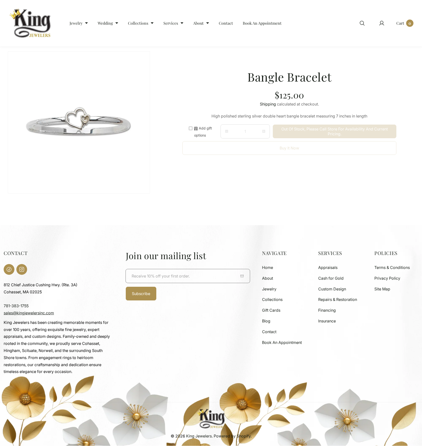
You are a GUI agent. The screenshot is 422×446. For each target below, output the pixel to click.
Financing (327, 310)
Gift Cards (271, 310)
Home (267, 267)
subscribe (141, 293)
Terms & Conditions (392, 267)
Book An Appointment (282, 342)
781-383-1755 (16, 305)
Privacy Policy (387, 278)
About (267, 278)
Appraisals (328, 267)
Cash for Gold (331, 278)
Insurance (327, 321)
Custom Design (332, 289)
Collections (272, 299)
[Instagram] (21, 269)
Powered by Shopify (232, 436)
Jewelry (269, 289)
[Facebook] (9, 269)
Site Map (382, 289)
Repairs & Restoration (337, 299)
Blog (266, 321)
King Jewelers (199, 436)
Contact (269, 331)
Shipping (268, 104)
